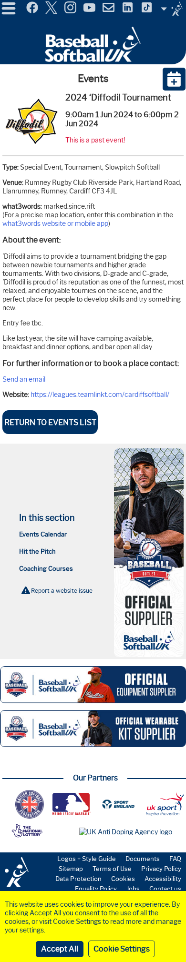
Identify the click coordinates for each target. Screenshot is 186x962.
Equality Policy (96, 888)
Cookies (123, 878)
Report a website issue (62, 590)
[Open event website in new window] (31, 147)
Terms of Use (112, 868)
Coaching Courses (46, 568)
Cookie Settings (121, 948)
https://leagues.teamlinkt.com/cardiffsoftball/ (100, 394)
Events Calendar (43, 534)
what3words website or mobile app (55, 223)
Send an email (23, 379)
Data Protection (78, 878)
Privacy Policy (161, 868)
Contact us (165, 888)
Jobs (133, 888)
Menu (8, 4)
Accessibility (163, 878)
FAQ (175, 858)
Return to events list (50, 422)
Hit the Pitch (37, 551)
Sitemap (71, 868)
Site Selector (172, 8)
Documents (142, 858)
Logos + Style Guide (86, 858)
